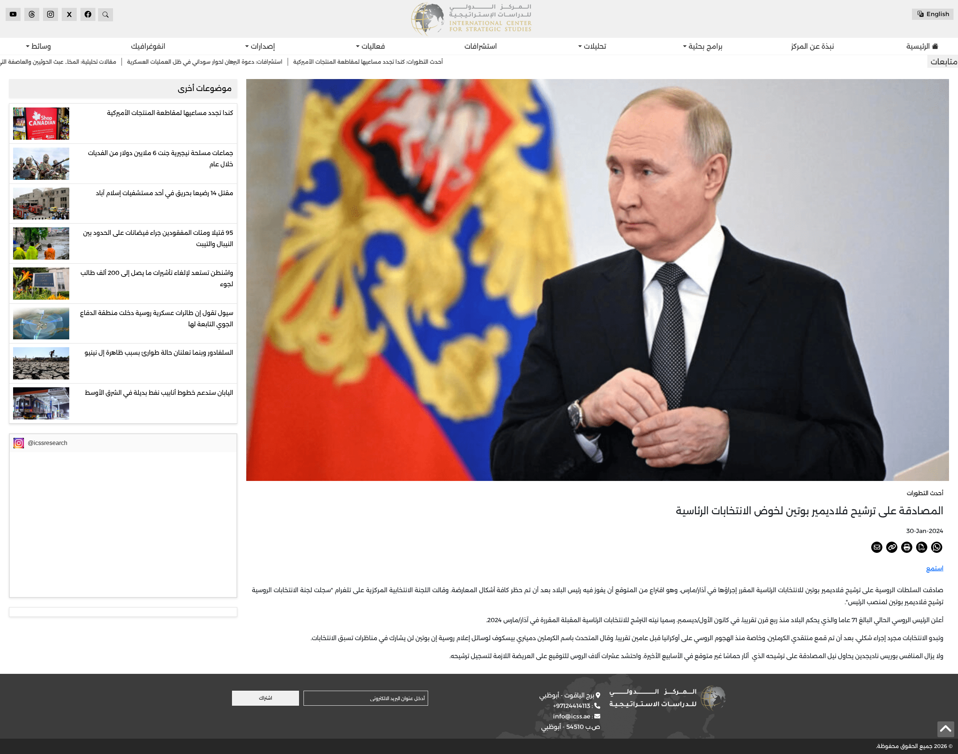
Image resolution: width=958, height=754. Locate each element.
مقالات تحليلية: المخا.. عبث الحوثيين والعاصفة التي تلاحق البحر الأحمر (122, 61)
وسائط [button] (40, 46)
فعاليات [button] (372, 46)
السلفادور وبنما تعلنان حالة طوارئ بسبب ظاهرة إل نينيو (159, 352)
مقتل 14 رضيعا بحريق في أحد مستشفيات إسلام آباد (164, 193)
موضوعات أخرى (205, 88)
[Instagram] (50, 14)
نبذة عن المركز (812, 46)
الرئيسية (918, 46)
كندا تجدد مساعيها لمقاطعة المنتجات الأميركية (170, 112)
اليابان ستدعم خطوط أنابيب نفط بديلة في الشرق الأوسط (159, 392)
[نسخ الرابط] (891, 547)
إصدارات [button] (262, 46)
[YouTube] (13, 14)
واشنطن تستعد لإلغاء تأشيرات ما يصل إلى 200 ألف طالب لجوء (156, 278)
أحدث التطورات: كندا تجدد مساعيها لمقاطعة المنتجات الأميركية (455, 61)
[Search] (105, 14)
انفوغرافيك (148, 46)
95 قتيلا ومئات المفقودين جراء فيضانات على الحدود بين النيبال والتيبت (158, 238)
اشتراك (265, 698)
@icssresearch (47, 443)
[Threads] (31, 14)
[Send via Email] (876, 547)
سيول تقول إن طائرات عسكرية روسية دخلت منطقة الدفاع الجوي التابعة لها (156, 318)
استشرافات (480, 46)
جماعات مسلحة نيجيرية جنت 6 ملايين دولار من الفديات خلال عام (160, 158)
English (937, 14)
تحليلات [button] (594, 46)
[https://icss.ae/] (667, 698)
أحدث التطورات (925, 493)
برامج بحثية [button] (705, 46)
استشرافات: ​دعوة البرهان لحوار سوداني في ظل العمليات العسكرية (291, 61)
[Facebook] (87, 14)
